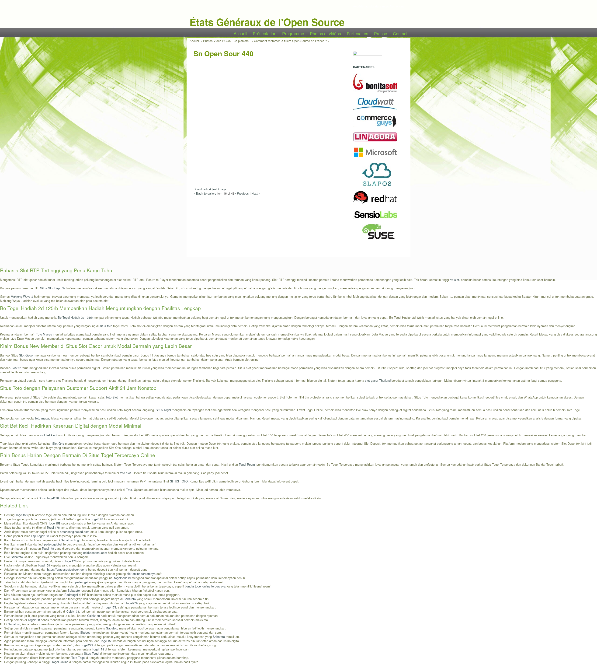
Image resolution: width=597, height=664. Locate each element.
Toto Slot (112, 397)
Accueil (240, 33)
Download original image (210, 189)
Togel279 (131, 603)
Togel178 (97, 519)
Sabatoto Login (71, 540)
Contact (400, 33)
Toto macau (42, 418)
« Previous (241, 193)
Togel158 (21, 515)
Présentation (264, 33)
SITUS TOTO (179, 481)
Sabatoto (17, 557)
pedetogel (81, 582)
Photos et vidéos (325, 33)
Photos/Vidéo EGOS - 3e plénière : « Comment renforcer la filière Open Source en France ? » (266, 40)
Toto (129, 489)
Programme (293, 33)
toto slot (125, 473)
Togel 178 (53, 527)
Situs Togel (163, 410)
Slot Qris (58, 443)
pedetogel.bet (53, 544)
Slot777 (15, 368)
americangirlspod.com (75, 531)
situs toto (106, 326)
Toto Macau (44, 334)
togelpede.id (122, 578)
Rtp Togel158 (40, 536)
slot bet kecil (48, 435)
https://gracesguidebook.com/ (67, 569)
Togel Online (60, 662)
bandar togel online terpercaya (205, 586)
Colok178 (72, 611)
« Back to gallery (205, 193)
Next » (255, 193)
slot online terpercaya (141, 573)
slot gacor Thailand (378, 380)
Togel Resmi (247, 464)
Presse (380, 33)
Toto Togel (78, 657)
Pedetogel (71, 594)
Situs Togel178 (49, 498)
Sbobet (85, 632)
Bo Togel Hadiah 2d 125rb (75, 317)
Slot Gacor (26, 355)
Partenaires (357, 33)
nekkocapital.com (95, 552)
